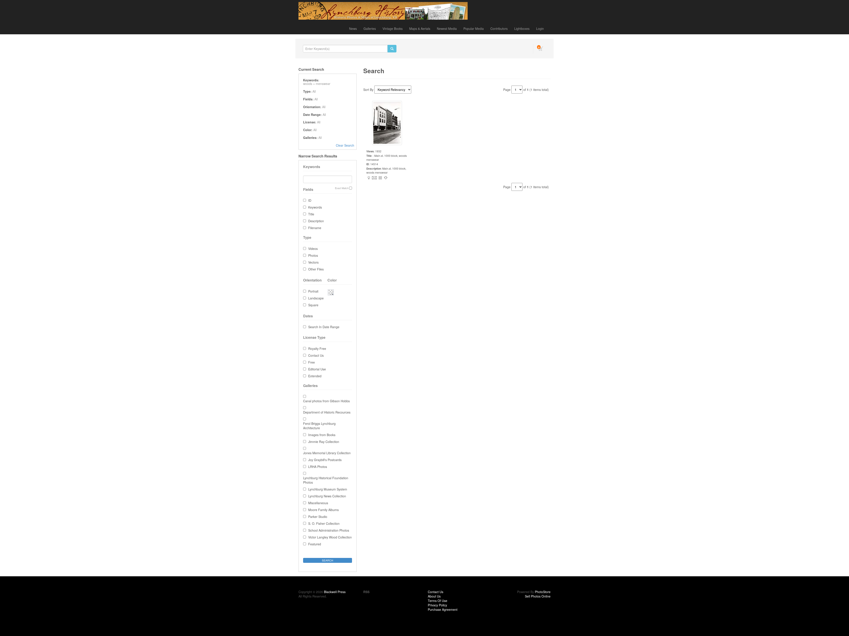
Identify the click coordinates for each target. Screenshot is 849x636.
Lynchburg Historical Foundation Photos (325, 480)
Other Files (316, 269)
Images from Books (321, 435)
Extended (314, 376)
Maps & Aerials (419, 28)
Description (316, 221)
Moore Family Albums (323, 510)
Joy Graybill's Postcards (325, 460)
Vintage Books (392, 28)
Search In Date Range (323, 327)
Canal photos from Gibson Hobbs (326, 401)
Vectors (313, 262)
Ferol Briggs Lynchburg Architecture (319, 425)
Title (311, 214)
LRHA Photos (317, 466)
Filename (314, 228)
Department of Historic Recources (326, 412)
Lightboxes (522, 28)
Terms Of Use (437, 600)
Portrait (313, 291)
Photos (313, 255)
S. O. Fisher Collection (324, 523)
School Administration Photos (328, 530)
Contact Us (316, 355)
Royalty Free (317, 348)
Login (540, 28)
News (353, 28)
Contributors (499, 28)
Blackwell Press (335, 592)
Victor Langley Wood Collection (330, 537)
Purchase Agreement (442, 609)
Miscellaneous (318, 503)
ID (309, 200)
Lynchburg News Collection (327, 496)
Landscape (316, 298)
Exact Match (341, 188)
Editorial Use (317, 369)
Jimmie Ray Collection (323, 441)
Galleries (369, 28)
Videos (313, 248)
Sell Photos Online (538, 596)
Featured (314, 544)
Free (311, 362)
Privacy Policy (437, 605)
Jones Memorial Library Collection (327, 453)
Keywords (315, 207)
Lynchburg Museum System (327, 489)
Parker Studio (317, 516)
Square (313, 305)
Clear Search (345, 145)
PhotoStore (543, 592)
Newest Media (447, 28)
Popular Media (473, 28)
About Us (434, 596)
